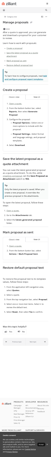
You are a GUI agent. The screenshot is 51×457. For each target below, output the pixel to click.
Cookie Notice (30, 449)
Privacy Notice (11, 452)
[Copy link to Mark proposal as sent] (37, 233)
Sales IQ (17, 423)
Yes (10, 331)
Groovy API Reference (30, 412)
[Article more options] (46, 17)
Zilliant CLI (30, 416)
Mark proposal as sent (16, 60)
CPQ (15, 411)
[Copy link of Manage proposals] (31, 23)
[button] (14, 342)
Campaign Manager (18, 406)
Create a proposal (15, 48)
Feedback (41, 411)
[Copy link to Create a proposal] (31, 90)
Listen (8, 29)
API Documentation (31, 406)
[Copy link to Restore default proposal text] (7, 273)
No (23, 331)
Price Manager (19, 420)
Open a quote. (15, 103)
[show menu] (47, 4)
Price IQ (17, 417)
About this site (43, 405)
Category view (12, 17)
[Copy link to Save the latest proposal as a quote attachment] (32, 164)
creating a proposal (12, 176)
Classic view (14, 97)
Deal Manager (19, 414)
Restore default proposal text (20, 65)
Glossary (40, 408)
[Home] (9, 3)
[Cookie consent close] (47, 444)
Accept (41, 444)
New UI (37, 97)
